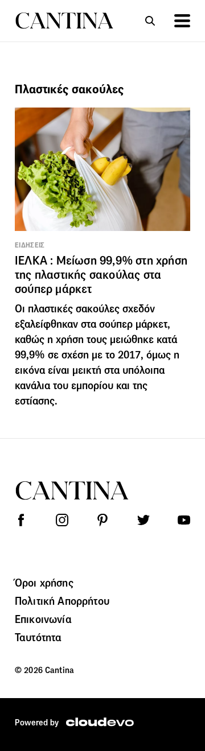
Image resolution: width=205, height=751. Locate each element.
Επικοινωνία (43, 619)
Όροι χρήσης (44, 582)
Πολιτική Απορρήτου (62, 601)
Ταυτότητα (38, 637)
